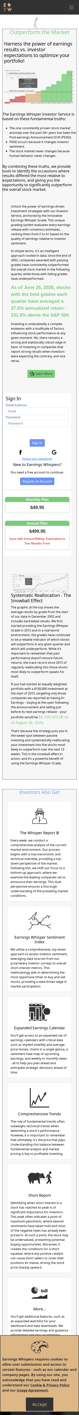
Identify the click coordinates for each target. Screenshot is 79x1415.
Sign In (37, 443)
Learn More (43, 374)
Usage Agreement (32, 1390)
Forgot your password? (37, 459)
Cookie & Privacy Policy (49, 1385)
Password (13, 417)
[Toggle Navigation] (71, 7)
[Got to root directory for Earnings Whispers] (7, 7)
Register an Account (37, 481)
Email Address (16, 405)
